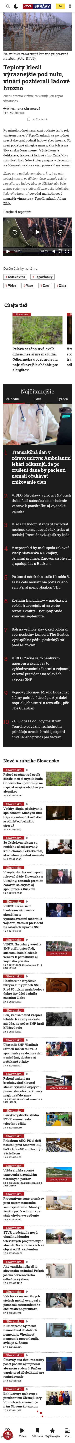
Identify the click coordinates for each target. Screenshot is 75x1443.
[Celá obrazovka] (67, 251)
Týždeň (62, 399)
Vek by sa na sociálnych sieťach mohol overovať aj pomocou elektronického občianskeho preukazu (22, 1302)
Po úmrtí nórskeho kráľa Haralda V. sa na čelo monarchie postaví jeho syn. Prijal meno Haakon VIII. (41, 582)
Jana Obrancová (28, 109)
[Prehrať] (7, 251)
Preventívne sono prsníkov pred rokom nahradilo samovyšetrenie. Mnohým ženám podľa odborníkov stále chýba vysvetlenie (23, 1206)
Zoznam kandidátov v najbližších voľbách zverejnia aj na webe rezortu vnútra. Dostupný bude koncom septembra (39, 608)
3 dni (37, 399)
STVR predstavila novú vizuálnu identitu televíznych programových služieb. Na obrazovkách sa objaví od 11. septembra (23, 1240)
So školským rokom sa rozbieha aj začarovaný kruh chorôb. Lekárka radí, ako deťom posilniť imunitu (23, 848)
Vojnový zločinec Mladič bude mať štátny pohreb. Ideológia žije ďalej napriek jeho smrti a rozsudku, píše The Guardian (41, 700)
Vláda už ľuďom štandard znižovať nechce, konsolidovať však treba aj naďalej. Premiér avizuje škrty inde (41, 529)
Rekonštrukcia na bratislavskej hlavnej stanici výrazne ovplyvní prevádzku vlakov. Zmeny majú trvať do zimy (22, 1086)
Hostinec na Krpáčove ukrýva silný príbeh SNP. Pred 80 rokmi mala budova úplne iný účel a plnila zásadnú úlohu (23, 989)
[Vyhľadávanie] (8, 6)
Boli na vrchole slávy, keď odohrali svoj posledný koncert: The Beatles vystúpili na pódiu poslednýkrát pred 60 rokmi (40, 637)
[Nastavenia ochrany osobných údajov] (8, 1435)
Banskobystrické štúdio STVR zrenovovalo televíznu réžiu (21, 1119)
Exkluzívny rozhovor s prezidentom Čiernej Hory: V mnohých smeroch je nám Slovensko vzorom (22, 1399)
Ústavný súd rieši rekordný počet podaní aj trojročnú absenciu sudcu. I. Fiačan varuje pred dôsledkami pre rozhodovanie (23, 1368)
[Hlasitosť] (53, 251)
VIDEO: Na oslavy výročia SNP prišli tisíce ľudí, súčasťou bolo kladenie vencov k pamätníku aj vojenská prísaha (41, 503)
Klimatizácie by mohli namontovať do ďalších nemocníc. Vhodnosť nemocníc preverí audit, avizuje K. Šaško (21, 1334)
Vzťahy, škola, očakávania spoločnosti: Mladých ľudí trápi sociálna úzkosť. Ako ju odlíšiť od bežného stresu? (22, 816)
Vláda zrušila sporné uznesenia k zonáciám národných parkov (20, 1174)
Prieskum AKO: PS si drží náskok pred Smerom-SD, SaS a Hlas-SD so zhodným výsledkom (23, 1146)
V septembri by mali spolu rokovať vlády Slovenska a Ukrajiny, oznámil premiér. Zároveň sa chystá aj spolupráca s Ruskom (41, 555)
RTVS (11, 109)
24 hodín (12, 399)
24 (60, 6)
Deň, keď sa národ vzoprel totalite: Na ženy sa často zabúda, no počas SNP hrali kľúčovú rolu (23, 1021)
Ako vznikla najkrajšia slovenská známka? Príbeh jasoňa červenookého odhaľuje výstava (23, 1272)
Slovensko (21, 314)
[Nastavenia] (60, 250)
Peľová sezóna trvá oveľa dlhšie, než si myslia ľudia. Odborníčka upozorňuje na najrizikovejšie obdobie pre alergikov (35, 359)
